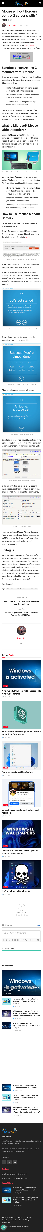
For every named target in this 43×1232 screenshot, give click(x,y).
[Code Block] (23, 940)
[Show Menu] (3, 3)
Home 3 (20, 1217)
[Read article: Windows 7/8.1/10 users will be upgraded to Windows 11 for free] (21, 674)
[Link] (26, 940)
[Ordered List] (15, 940)
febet (27, 1227)
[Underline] (9, 940)
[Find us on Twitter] (9, 1162)
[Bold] (4, 940)
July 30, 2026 (6, 697)
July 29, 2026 (17, 1018)
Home (4, 1217)
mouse (25, 589)
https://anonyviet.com (20, 1178)
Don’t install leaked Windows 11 (16, 891)
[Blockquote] (20, 940)
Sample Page (6, 1222)
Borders (10, 589)
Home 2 (12, 1217)
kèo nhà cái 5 (21, 1227)
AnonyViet (12, 25)
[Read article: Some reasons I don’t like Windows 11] (21, 755)
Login (39, 925)
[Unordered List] (17, 940)
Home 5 (4, 1220)
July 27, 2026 (6, 775)
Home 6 (13, 1220)
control (18, 589)
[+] (31, 940)
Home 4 (29, 1217)
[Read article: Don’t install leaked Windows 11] (21, 874)
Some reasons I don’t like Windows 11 (19, 772)
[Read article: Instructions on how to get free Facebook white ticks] (21, 793)
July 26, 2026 (6, 856)
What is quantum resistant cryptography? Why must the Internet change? (26, 1025)
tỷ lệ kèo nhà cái (11, 1227)
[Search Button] (40, 3)
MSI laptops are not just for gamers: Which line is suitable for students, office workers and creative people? (26, 1013)
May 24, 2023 (24, 25)
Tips (5, 686)
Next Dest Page (24, 1220)
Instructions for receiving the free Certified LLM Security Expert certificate (25, 1001)
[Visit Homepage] (21, 3)
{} (28, 940)
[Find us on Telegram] (15, 1162)
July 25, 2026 (6, 894)
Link (28, 58)
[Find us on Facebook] (4, 1162)
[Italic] (6, 940)
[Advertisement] (21, 1059)
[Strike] (12, 940)
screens (34, 589)
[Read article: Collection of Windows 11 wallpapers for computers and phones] (21, 834)
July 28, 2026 (6, 737)
